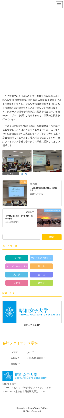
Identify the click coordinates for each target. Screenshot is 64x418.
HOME (14, 352)
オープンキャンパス (17, 266)
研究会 (16, 283)
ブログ (30, 352)
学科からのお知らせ (41, 258)
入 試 (16, 274)
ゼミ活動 (16, 258)
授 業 (24, 174)
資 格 (41, 274)
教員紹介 (15, 363)
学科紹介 (15, 358)
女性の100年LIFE (36, 358)
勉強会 (41, 283)
